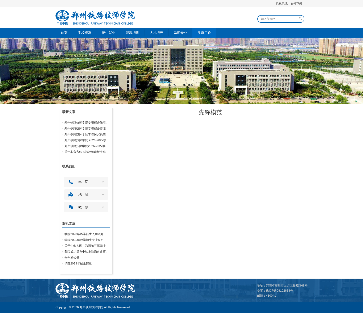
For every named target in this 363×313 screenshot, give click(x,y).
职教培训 (132, 32)
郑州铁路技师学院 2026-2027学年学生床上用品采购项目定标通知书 (108, 140)
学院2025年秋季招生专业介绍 (84, 240)
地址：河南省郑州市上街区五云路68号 (282, 285)
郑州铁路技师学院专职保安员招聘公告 (89, 134)
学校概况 (84, 32)
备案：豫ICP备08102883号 (275, 290)
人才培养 (156, 32)
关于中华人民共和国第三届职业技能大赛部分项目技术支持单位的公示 (110, 245)
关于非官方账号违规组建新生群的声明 (89, 152)
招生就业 (108, 32)
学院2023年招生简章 (78, 263)
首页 (64, 32)
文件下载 (296, 3)
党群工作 (204, 32)
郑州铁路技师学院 (91, 307)
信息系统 (282, 3)
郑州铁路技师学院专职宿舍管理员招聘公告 (92, 128)
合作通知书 (71, 257)
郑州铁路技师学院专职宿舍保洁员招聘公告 (92, 122)
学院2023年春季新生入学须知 (84, 234)
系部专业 (180, 32)
